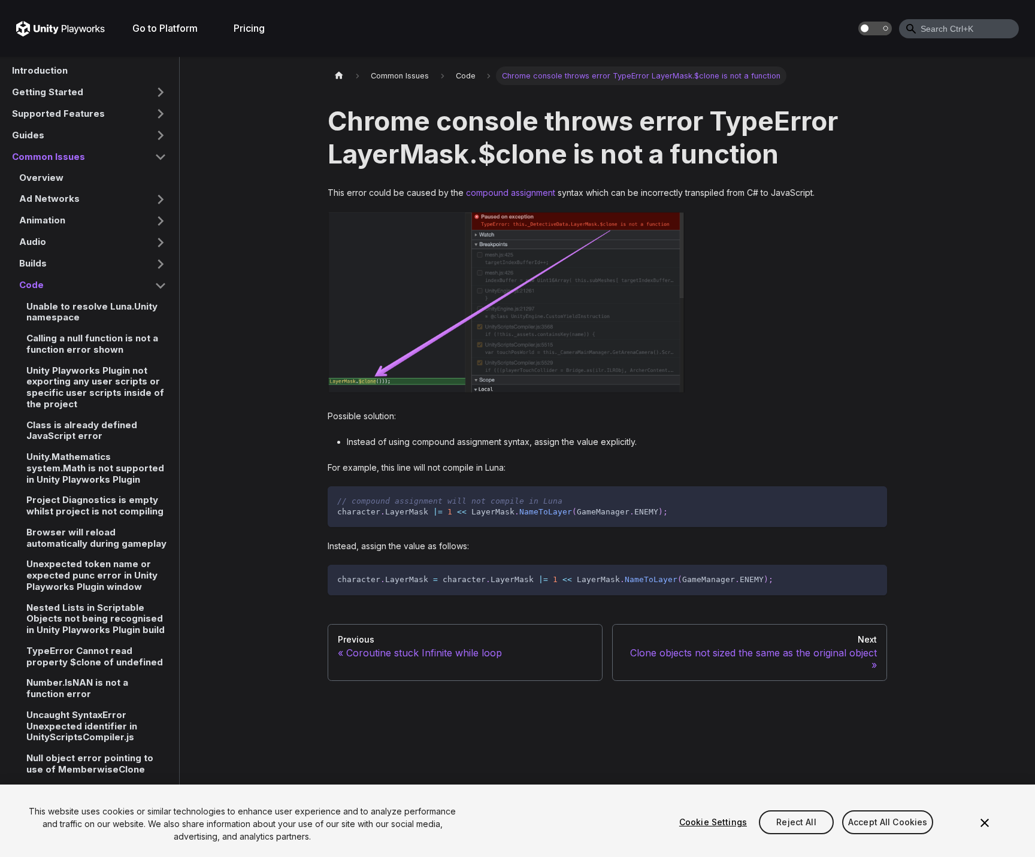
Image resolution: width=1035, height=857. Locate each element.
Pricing (249, 28)
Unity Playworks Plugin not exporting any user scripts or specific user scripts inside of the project (95, 387)
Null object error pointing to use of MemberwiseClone (89, 763)
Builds (33, 263)
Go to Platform (165, 28)
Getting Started (47, 91)
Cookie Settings (713, 822)
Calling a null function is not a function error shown (92, 343)
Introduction (40, 70)
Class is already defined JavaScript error (81, 430)
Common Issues (48, 156)
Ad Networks (49, 198)
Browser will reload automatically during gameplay (96, 537)
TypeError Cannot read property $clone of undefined (94, 656)
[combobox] (959, 28)
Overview (41, 177)
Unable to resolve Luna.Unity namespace (92, 312)
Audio (32, 241)
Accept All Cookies (888, 822)
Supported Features (58, 113)
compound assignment (510, 192)
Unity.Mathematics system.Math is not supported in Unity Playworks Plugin (95, 468)
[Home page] (339, 75)
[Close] (985, 823)
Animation (42, 220)
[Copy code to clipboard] (872, 501)
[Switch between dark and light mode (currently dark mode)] (875, 28)
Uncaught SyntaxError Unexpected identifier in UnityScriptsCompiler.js (81, 726)
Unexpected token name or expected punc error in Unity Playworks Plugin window (92, 575)
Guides (28, 134)
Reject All (796, 822)
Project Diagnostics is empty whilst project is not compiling (95, 505)
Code (31, 284)
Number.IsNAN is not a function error (77, 688)
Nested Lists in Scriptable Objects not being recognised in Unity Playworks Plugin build (95, 619)
